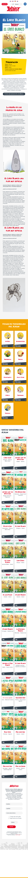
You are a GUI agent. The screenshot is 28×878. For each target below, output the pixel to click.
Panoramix (20, 395)
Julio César (20, 377)
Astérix (7, 341)
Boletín (4, 4)
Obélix (7, 395)
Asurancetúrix (20, 341)
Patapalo (7, 413)
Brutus (20, 359)
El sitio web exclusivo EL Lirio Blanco (14, 94)
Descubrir (5, 346)
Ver (3, 468)
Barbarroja (7, 359)
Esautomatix (7, 377)
